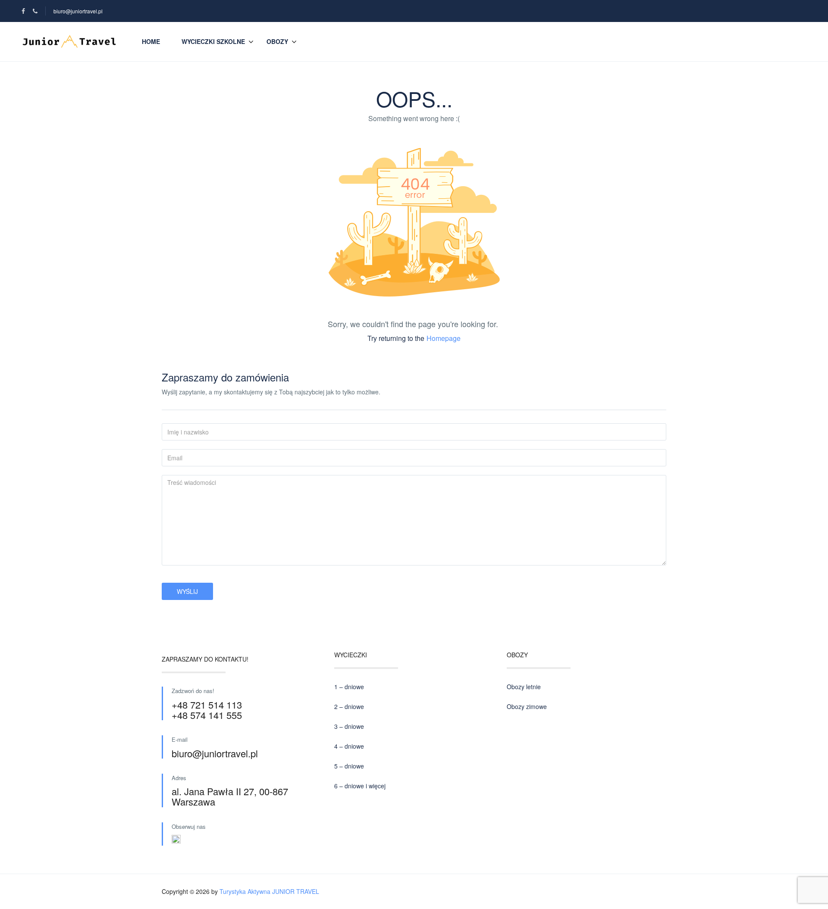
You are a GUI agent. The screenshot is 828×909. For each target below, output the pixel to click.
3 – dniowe (349, 726)
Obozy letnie (524, 686)
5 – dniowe (349, 766)
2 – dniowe (349, 706)
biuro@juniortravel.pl (78, 11)
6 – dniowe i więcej (360, 785)
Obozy (277, 41)
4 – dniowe (349, 746)
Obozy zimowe (527, 706)
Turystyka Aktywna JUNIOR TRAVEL (269, 891)
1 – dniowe (349, 686)
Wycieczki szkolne (213, 41)
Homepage (444, 338)
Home (151, 41)
